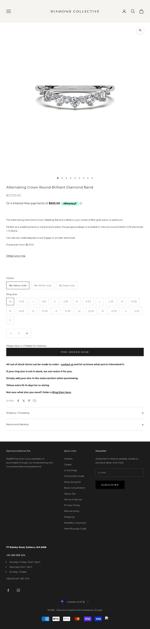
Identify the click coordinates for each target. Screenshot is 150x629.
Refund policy (71, 510)
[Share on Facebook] (18, 400)
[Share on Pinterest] (29, 400)
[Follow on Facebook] (8, 590)
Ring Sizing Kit (72, 481)
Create (67, 464)
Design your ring (15, 255)
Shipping (69, 516)
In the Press (70, 470)
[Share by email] (34, 400)
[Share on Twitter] (23, 400)
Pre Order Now (75, 352)
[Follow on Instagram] (18, 590)
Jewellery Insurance (75, 522)
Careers (68, 458)
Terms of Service (73, 499)
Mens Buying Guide (75, 528)
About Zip (70, 493)
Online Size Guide (74, 476)
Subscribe (110, 484)
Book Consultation (74, 487)
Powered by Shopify (91, 610)
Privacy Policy (72, 505)
